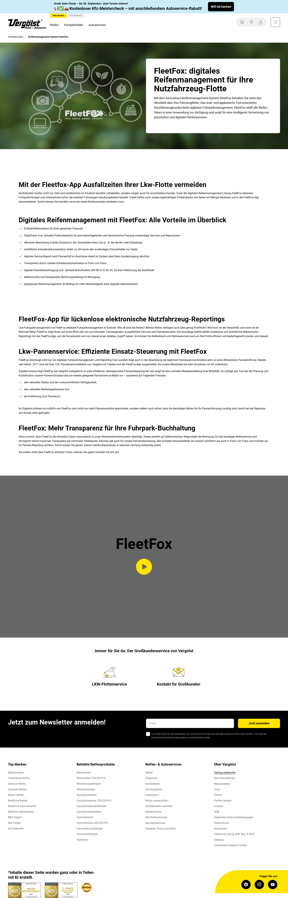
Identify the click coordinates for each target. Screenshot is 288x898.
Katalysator (152, 795)
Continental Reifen (19, 778)
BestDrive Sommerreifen (22, 806)
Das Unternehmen (224, 778)
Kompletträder (73, 25)
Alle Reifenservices (156, 817)
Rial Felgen (14, 823)
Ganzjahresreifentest (89, 811)
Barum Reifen (16, 795)
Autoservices (97, 25)
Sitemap (219, 839)
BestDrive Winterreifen (21, 811)
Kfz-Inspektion (153, 789)
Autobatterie (152, 783)
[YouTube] (272, 884)
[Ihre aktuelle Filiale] (251, 22)
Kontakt (218, 806)
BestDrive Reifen (17, 800)
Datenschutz (221, 823)
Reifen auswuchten (156, 800)
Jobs (217, 789)
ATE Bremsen (16, 828)
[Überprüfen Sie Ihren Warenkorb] (241, 22)
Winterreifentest (86, 789)
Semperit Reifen (17, 789)
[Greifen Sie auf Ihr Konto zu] (261, 22)
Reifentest (82, 839)
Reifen (54, 25)
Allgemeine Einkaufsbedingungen (233, 817)
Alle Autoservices (155, 823)
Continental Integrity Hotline (230, 845)
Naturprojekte (222, 783)
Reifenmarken (16, 772)
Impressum (220, 828)
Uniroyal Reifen (17, 783)
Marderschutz (153, 811)
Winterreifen (84, 772)
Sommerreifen (85, 817)
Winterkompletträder (88, 783)
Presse (218, 795)
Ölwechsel (151, 778)
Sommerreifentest (87, 834)
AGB (216, 811)
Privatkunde (58, 15)
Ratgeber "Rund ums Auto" (160, 828)
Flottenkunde (75, 15)
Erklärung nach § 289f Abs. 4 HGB (234, 834)
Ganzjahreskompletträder (91, 806)
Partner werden (223, 800)
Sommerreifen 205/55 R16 (92, 823)
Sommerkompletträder (90, 828)
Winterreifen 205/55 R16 (91, 778)
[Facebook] (246, 884)
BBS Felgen (15, 817)
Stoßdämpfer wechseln (159, 806)
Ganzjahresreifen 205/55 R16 (94, 800)
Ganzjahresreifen (87, 795)
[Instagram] (259, 884)
